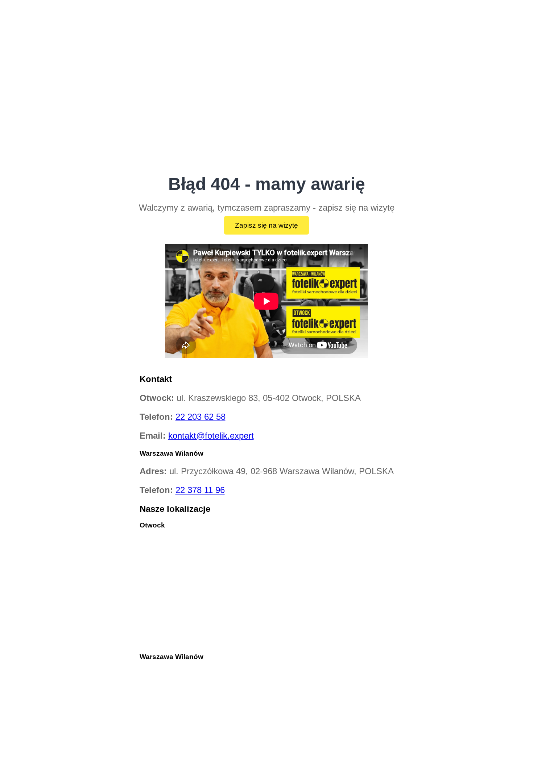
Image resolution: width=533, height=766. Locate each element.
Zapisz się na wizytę (266, 225)
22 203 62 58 (200, 417)
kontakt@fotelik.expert (211, 435)
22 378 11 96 (200, 490)
